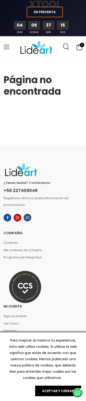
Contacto (11, 242)
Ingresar (10, 330)
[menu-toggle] (6, 47)
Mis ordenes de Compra (23, 250)
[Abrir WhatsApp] (77, 392)
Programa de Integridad (23, 257)
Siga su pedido (15, 316)
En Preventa (45, 12)
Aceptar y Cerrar (58, 391)
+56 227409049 (21, 190)
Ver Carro (11, 323)
